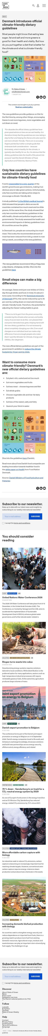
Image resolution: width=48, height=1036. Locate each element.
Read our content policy (24, 107)
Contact (5, 1020)
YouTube (5, 1010)
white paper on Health (14, 469)
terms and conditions (22, 523)
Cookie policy (7, 1023)
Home (4, 1031)
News (4, 994)
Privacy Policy (7, 1022)
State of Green (19, 89)
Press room (6, 995)
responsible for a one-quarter (21, 184)
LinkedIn (5, 1007)
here (14, 270)
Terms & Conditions (9, 1025)
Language (6, 1027)
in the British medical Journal (30, 201)
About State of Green (10, 992)
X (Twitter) (6, 1009)
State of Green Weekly (10, 1012)
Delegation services (9, 997)
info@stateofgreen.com (21, 92)
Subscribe (35, 516)
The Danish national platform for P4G (16, 999)
